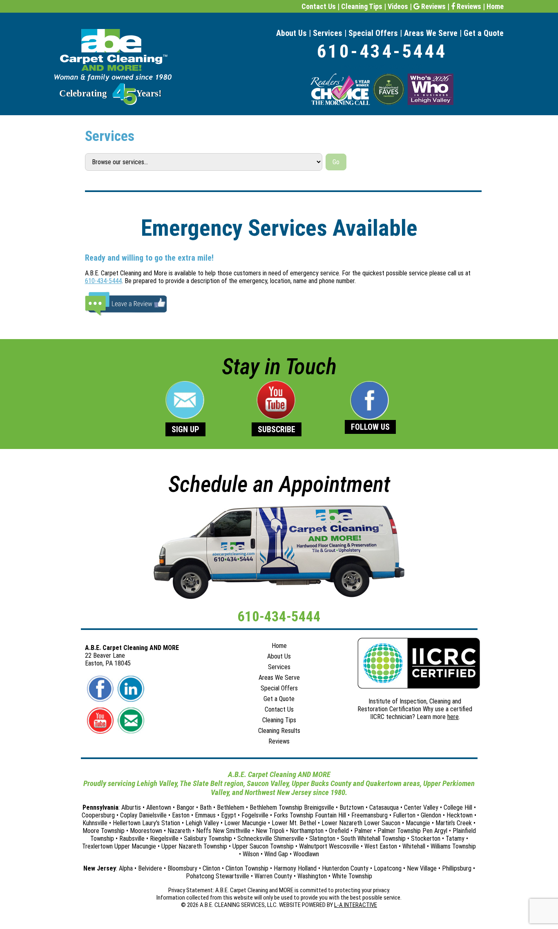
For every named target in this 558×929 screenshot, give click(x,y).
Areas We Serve (431, 33)
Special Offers (373, 33)
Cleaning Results (279, 731)
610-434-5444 (382, 51)
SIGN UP (185, 429)
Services (327, 33)
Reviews (433, 6)
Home (495, 6)
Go (336, 162)
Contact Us (318, 6)
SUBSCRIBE (276, 429)
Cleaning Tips (361, 6)
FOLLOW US (370, 427)
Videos (398, 6)
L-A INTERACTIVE (355, 905)
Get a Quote (484, 33)
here (453, 717)
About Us (291, 33)
